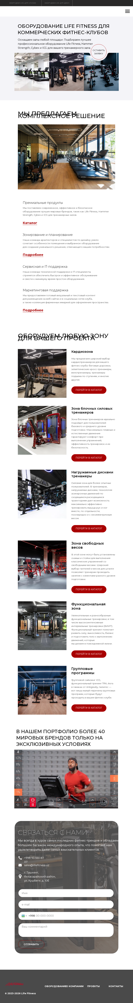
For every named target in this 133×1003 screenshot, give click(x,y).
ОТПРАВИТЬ (31, 944)
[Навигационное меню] (127, 11)
